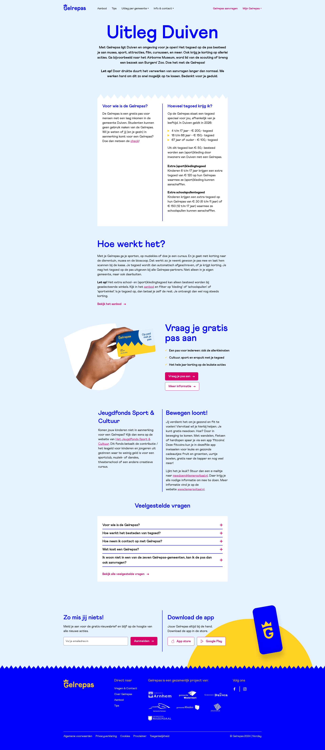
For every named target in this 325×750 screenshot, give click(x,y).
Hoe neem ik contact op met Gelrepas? (132, 541)
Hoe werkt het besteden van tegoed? (131, 533)
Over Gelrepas (123, 694)
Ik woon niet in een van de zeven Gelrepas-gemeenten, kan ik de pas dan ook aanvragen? (157, 560)
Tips (114, 8)
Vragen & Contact (125, 688)
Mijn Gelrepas (251, 8)
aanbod (149, 286)
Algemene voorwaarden (77, 736)
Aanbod (102, 8)
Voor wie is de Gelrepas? (121, 525)
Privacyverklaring (106, 736)
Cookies (125, 736)
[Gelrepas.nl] (74, 7)
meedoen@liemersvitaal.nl (190, 475)
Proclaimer (139, 736)
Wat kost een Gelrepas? (120, 549)
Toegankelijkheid (159, 736)
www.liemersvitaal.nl (191, 489)
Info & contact (163, 8)
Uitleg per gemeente (134, 8)
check (135, 141)
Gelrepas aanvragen (225, 8)
